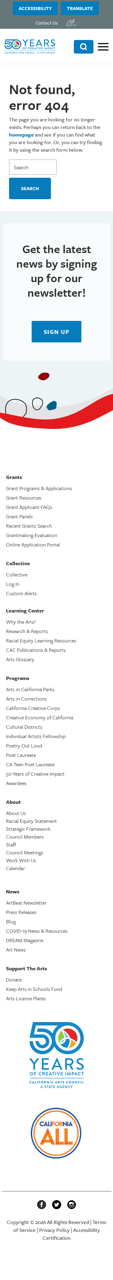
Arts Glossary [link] (20, 659)
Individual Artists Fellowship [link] (36, 736)
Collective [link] (16, 574)
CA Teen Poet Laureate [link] (30, 764)
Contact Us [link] (47, 22)
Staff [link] (11, 844)
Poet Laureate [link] (21, 755)
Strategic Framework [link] (28, 829)
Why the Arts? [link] (21, 621)
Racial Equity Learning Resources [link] (41, 640)
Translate (80, 8)
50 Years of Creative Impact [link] (35, 773)
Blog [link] (11, 921)
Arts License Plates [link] (26, 998)
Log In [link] (12, 584)
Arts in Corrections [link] (26, 698)
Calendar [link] (15, 868)
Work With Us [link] (21, 860)
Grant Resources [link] (23, 497)
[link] (71, 22)
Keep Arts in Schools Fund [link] (34, 989)
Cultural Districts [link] (24, 727)
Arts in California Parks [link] (30, 689)
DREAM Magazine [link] (24, 940)
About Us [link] (16, 813)
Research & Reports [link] (27, 631)
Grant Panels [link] (19, 516)
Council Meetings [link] (24, 852)
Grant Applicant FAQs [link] (29, 507)
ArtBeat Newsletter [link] (26, 902)
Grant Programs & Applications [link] (39, 488)
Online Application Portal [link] (33, 544)
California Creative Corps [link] (33, 708)
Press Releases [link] (21, 912)
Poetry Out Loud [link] (24, 745)
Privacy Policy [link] (54, 1230)
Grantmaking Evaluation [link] (31, 535)
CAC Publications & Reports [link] (36, 650)
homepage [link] (21, 134)
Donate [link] (14, 979)
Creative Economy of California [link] (39, 717)
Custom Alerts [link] (21, 593)
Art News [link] (16, 949)
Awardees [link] (16, 783)
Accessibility (35, 8)
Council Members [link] (25, 836)
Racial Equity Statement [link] (31, 821)
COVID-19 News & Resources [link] (36, 931)
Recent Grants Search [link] (29, 525)
